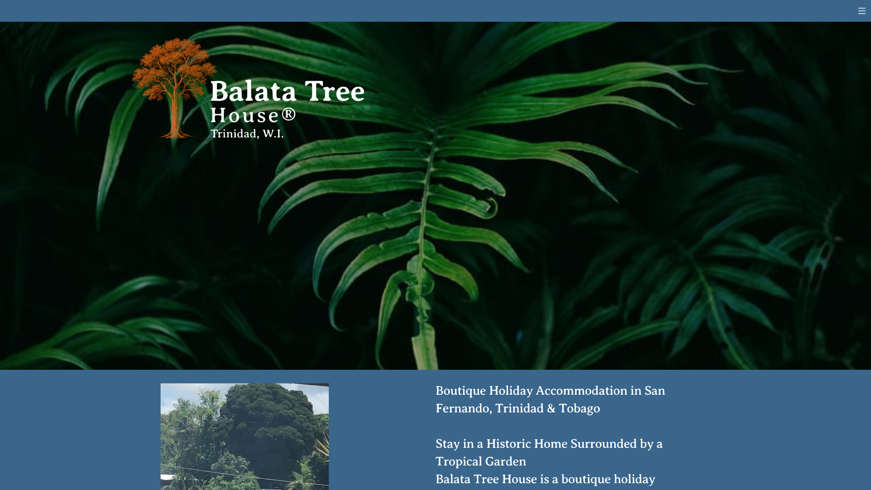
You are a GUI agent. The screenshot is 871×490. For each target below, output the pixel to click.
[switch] (861, 10)
